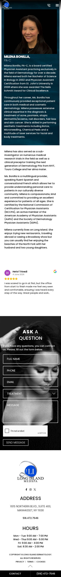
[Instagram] (30, 489)
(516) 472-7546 (45, 573)
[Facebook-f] (26, 489)
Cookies (40, 561)
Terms (30, 561)
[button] (49, 5)
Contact (15, 573)
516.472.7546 (30, 518)
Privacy (20, 561)
